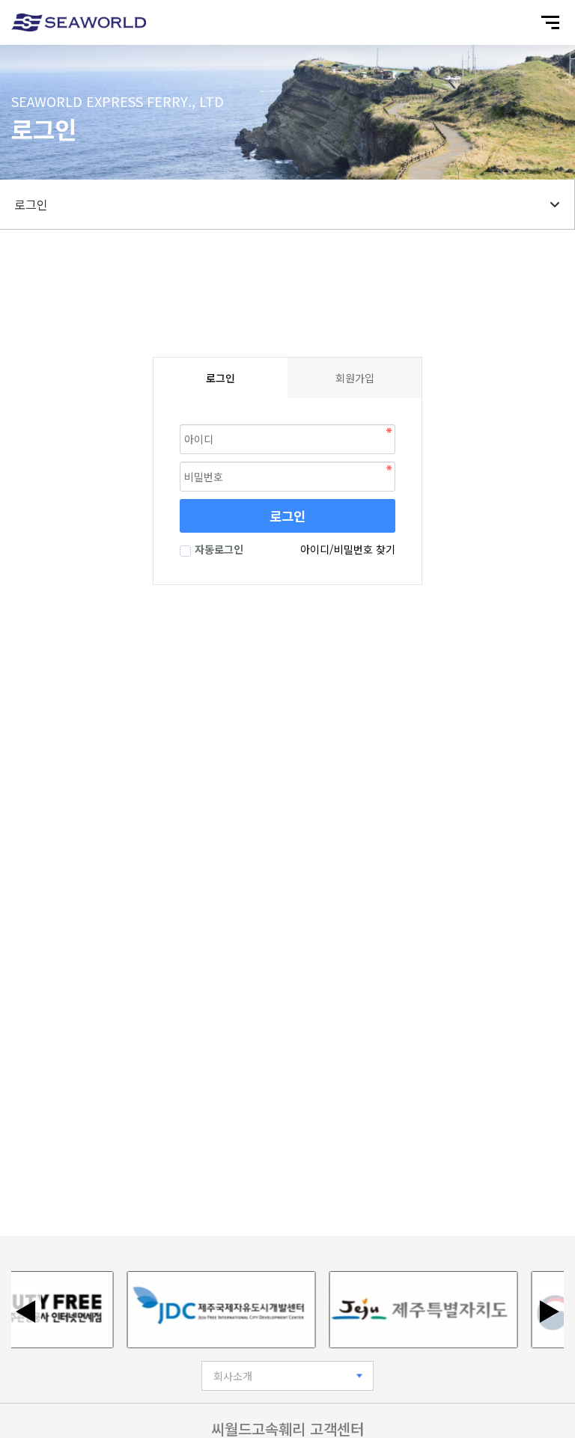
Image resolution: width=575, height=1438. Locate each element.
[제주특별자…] (412, 1309)
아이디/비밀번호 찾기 (347, 549)
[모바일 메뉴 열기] (550, 22)
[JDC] (210, 1309)
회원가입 (354, 377)
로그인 (287, 516)
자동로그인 (219, 549)
